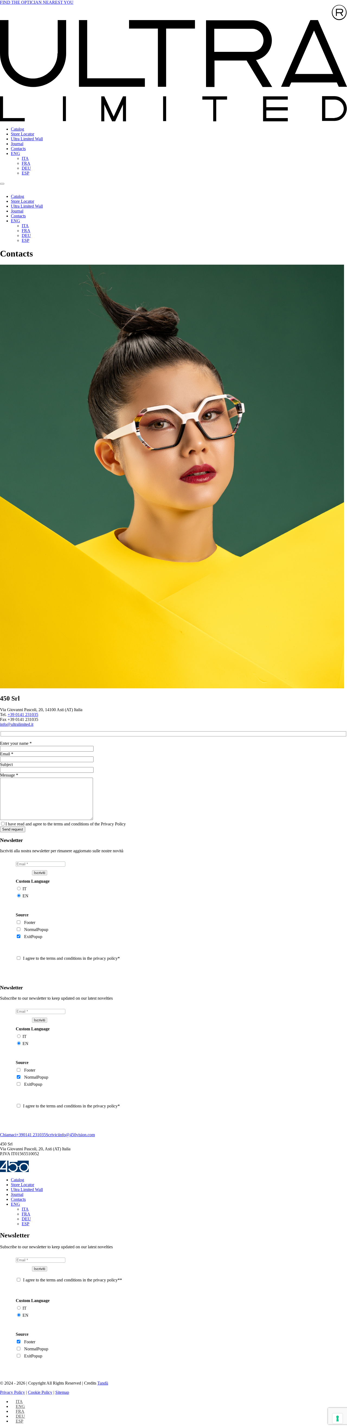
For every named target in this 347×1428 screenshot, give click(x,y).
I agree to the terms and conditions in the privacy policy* (71, 958)
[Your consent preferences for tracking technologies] (337, 1418)
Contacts (18, 148)
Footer (29, 922)
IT (25, 888)
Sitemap (62, 1392)
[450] (14, 1170)
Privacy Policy (12, 1392)
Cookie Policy (40, 1392)
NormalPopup (36, 929)
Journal (17, 143)
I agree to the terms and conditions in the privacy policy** (72, 1280)
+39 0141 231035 (23, 714)
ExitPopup (33, 936)
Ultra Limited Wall (27, 139)
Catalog (17, 129)
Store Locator (22, 134)
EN (25, 896)
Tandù (102, 1383)
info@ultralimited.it (16, 724)
